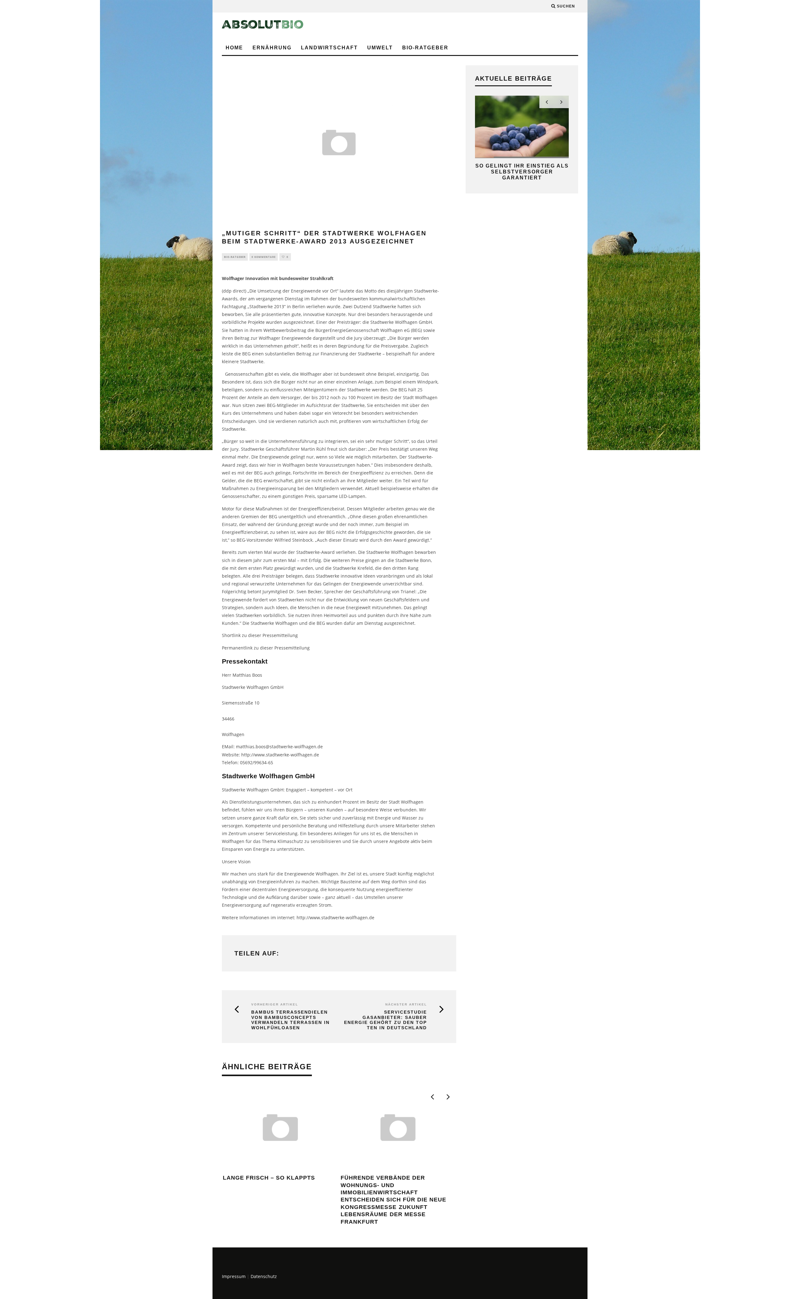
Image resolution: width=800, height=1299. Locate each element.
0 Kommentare (264, 256)
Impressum (234, 1276)
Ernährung (272, 47)
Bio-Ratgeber (425, 47)
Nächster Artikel (406, 1004)
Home (234, 47)
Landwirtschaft (329, 47)
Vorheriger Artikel (274, 1004)
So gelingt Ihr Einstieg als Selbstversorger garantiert (522, 171)
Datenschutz (264, 1276)
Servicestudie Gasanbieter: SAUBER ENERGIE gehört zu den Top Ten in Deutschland (385, 1020)
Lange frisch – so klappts (269, 1178)
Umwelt (380, 47)
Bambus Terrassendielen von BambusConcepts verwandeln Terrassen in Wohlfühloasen (290, 1020)
